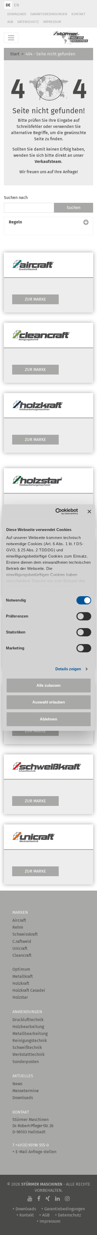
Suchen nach (16, 197)
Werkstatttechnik (28, 1054)
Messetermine (25, 1090)
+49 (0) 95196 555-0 (32, 1145)
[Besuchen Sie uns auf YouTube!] (30, 1199)
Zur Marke (35, 299)
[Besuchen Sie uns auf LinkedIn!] (57, 1199)
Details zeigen (68, 669)
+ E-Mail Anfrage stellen (34, 1151)
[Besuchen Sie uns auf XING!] (48, 1199)
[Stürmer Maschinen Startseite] (71, 38)
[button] (48, 226)
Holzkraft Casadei (28, 990)
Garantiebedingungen (48, 14)
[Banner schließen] (89, 511)
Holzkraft (20, 983)
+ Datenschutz (68, 1215)
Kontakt (78, 14)
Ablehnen (48, 719)
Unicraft (19, 948)
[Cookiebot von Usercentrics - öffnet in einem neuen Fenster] (58, 511)
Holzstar (20, 997)
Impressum (52, 22)
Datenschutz (28, 22)
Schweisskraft (25, 934)
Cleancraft (22, 955)
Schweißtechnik (27, 1047)
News (17, 1083)
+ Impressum (48, 1221)
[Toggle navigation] (11, 38)
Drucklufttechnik (27, 1019)
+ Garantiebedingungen (63, 1208)
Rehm (17, 927)
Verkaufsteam (48, 161)
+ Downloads (24, 1208)
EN (16, 5)
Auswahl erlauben (48, 702)
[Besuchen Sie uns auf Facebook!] (39, 1199)
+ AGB (44, 1215)
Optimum (21, 969)
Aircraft (19, 920)
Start (14, 53)
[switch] (83, 616)
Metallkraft (22, 976)
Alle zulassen (48, 685)
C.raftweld (21, 941)
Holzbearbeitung (28, 1026)
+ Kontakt (25, 1215)
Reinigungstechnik (29, 1040)
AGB (10, 22)
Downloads (16, 14)
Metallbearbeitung (30, 1033)
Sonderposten (25, 1061)
